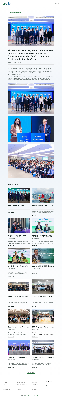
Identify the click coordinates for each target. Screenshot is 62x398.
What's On (19, 389)
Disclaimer (34, 382)
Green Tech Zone (21, 382)
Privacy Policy (35, 387)
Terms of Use (35, 384)
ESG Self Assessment (22, 384)
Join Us (4, 384)
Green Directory (6, 389)
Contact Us (34, 389)
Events (18, 387)
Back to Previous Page (15, 12)
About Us (5, 382)
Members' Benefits (7, 387)
